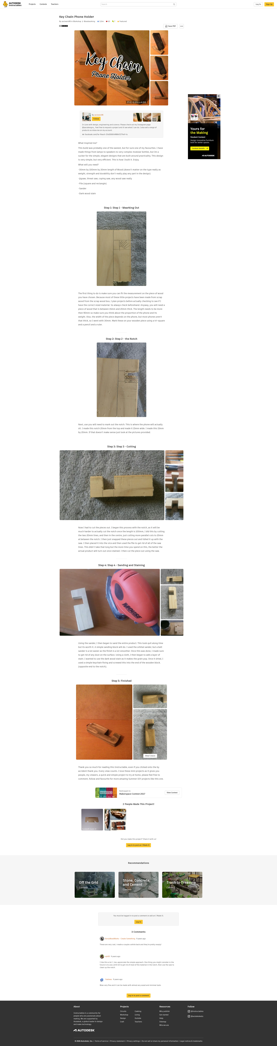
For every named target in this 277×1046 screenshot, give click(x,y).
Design (123, 1018)
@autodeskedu (197, 1016)
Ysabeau (108, 979)
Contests (43, 4)
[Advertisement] (204, 126)
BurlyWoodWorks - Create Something (120, 939)
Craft (122, 1021)
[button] (182, 26)
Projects (32, 4)
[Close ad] (218, 96)
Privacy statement (117, 1041)
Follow (96, 119)
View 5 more (150, 756)
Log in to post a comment (138, 995)
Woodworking (89, 21)
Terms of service (101, 1041)
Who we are (164, 1025)
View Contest (172, 792)
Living (137, 1015)
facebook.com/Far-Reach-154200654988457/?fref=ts (106, 134)
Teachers (54, 4)
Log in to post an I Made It (138, 845)
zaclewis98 (66, 21)
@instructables (197, 1011)
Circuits (123, 1011)
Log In (258, 4)
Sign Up (269, 4)
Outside (138, 1018)
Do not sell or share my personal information (160, 1041)
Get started (163, 1015)
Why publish (164, 1011)
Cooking (138, 1011)
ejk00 (107, 956)
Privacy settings (133, 1041)
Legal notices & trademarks (191, 1041)
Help (161, 1018)
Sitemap (162, 1021)
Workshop (77, 21)
